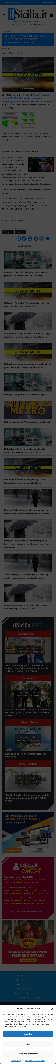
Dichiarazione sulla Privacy (35, 1061)
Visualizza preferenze (28, 1053)
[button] (52, 1008)
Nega (28, 1044)
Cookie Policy (16, 1061)
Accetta (28, 1034)
